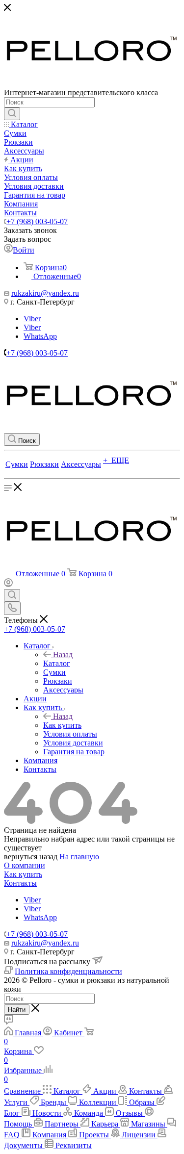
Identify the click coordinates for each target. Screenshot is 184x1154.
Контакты (20, 883)
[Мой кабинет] (8, 584)
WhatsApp (40, 336)
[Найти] (12, 113)
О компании (24, 865)
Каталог (56, 663)
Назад (63, 654)
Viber (32, 318)
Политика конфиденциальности (68, 971)
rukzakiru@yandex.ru (45, 293)
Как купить (62, 725)
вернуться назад (30, 856)
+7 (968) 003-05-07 (37, 221)
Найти (17, 1009)
